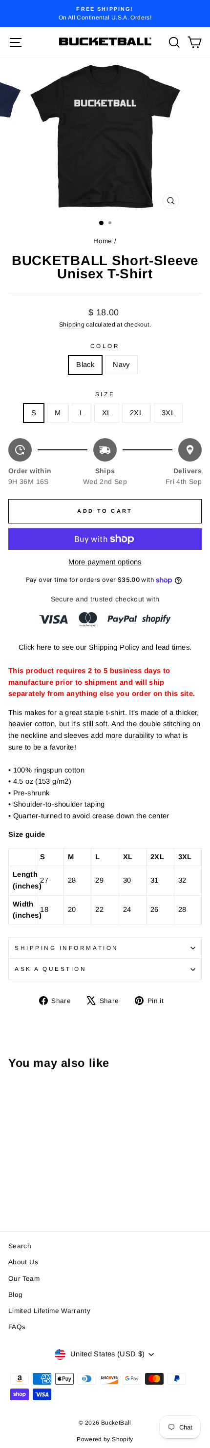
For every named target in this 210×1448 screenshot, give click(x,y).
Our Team (24, 1278)
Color (105, 346)
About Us (23, 1262)
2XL (136, 413)
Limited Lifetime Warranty (49, 1310)
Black (85, 364)
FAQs (16, 1327)
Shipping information (67, 948)
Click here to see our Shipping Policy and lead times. (105, 647)
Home (102, 241)
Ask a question (50, 968)
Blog (15, 1294)
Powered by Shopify (105, 1439)
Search (19, 1246)
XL (106, 413)
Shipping (71, 324)
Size (105, 394)
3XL (168, 413)
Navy (121, 364)
